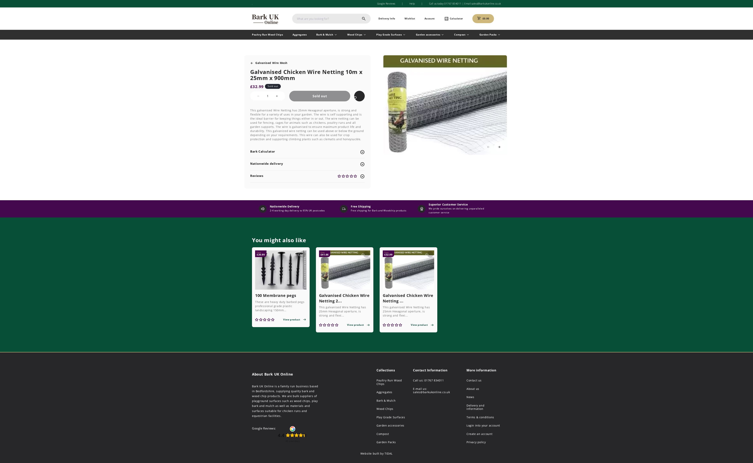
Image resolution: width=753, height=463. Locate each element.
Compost (459, 34)
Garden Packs (488, 34)
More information (482, 370)
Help (412, 3)
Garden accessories (428, 34)
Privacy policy (476, 442)
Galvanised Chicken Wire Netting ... (408, 298)
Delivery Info (386, 18)
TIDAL (389, 453)
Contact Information (430, 370)
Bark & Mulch (324, 34)
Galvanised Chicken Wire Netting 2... (344, 298)
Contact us (474, 380)
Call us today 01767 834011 (445, 3)
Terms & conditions (480, 417)
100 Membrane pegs (275, 295)
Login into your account (483, 425)
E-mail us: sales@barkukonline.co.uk (431, 390)
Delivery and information (475, 407)
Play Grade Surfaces (389, 34)
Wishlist (410, 18)
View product (291, 319)
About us (473, 389)
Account (430, 18)
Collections (385, 370)
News (470, 397)
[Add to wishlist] (354, 98)
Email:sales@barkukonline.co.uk (482, 3)
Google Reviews (386, 3)
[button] (499, 147)
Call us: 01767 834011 (428, 380)
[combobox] (331, 19)
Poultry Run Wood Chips (267, 34)
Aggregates (300, 34)
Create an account (479, 434)
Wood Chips (354, 34)
